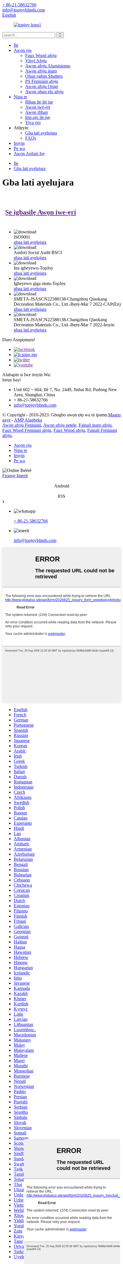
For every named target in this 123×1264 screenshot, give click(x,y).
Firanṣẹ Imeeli (15, 475)
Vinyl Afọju (36, 60)
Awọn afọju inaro (41, 71)
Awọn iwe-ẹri (37, 107)
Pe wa (19, 148)
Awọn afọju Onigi (41, 86)
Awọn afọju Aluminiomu (47, 65)
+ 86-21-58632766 (31, 520)
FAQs (30, 138)
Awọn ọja (22, 50)
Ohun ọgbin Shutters (44, 76)
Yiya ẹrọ (33, 122)
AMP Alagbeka (28, 420)
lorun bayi (11, 379)
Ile (16, 45)
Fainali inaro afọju (95, 425)
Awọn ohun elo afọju (44, 91)
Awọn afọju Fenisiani (21, 425)
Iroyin (19, 143)
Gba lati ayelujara (41, 132)
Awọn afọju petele (59, 425)
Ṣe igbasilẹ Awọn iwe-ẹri (40, 212)
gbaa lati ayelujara (30, 242)
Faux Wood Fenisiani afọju (26, 430)
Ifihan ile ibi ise (39, 102)
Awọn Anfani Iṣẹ (29, 153)
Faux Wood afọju (41, 55)
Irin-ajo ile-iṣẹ (37, 117)
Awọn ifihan (36, 112)
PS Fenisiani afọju (41, 81)
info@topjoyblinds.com (35, 540)
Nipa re (20, 96)
